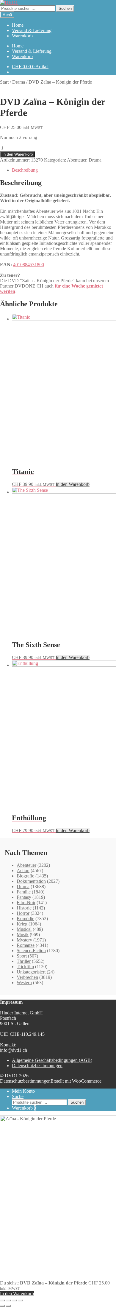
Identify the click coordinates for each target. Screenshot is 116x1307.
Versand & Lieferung (31, 30)
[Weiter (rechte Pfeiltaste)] (8, 1306)
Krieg (22, 923)
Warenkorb (22, 35)
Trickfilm (25, 966)
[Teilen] (14, 1300)
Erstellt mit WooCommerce (76, 1080)
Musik (23, 934)
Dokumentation (31, 881)
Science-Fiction (31, 950)
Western (24, 982)
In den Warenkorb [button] (73, 484)
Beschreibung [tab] (25, 170)
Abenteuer (76, 159)
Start (4, 81)
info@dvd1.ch (13, 1050)
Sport (22, 955)
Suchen (65, 8)
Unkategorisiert (31, 971)
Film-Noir (26, 902)
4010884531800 (28, 264)
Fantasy (24, 897)
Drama (18, 81)
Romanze (26, 945)
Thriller (24, 961)
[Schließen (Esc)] (20, 1300)
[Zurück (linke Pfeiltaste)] (2, 1306)
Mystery (24, 939)
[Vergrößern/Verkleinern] (2, 1300)
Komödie (25, 918)
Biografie (25, 875)
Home (17, 25)
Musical (24, 929)
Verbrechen (27, 977)
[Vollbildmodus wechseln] (8, 1300)
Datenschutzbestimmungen (37, 1065)
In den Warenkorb (17, 154)
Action (23, 870)
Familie (24, 891)
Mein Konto (23, 1091)
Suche (17, 1096)
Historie (24, 907)
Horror (23, 913)
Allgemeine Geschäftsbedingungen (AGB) (52, 1060)
